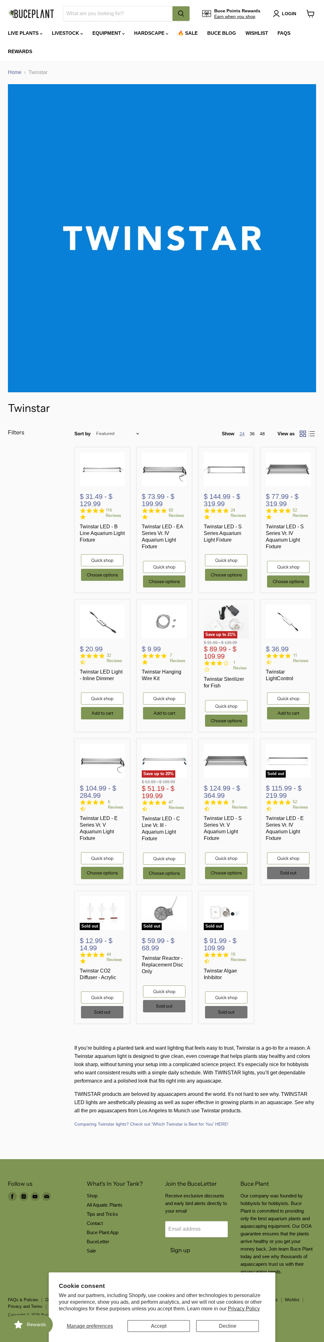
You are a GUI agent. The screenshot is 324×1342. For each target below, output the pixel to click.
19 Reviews (238, 957)
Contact (95, 1223)
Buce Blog (221, 33)
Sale (91, 1250)
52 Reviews (300, 513)
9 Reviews (239, 804)
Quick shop (102, 560)
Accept (158, 1326)
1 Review (239, 665)
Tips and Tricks (102, 1214)
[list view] (311, 433)
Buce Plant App (102, 1232)
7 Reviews (177, 658)
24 (242, 433)
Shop (92, 1195)
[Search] (181, 13)
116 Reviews (113, 513)
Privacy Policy (244, 1308)
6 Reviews (115, 804)
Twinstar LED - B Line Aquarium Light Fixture (102, 533)
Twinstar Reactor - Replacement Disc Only (162, 964)
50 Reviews (176, 513)
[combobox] (117, 13)
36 (252, 433)
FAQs (283, 33)
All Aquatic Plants (104, 1205)
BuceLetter (98, 1241)
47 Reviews (176, 805)
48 (262, 433)
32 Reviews (114, 658)
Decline (227, 1326)
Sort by (82, 433)
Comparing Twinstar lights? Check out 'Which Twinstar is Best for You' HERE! (151, 1124)
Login (289, 13)
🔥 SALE (188, 33)
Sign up (180, 1250)
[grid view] (302, 433)
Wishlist (257, 33)
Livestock (66, 33)
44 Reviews (114, 957)
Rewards (20, 51)
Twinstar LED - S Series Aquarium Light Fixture (223, 533)
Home (15, 72)
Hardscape (150, 33)
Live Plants (24, 33)
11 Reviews (300, 658)
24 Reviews (238, 513)
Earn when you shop (234, 16)
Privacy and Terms (25, 1306)
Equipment (107, 33)
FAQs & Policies (23, 1299)
